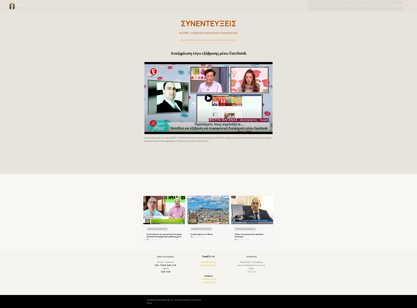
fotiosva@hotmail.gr (208, 265)
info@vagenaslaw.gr (208, 262)
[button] (325, 5)
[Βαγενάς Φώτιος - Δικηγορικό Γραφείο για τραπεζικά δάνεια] (17, 5)
